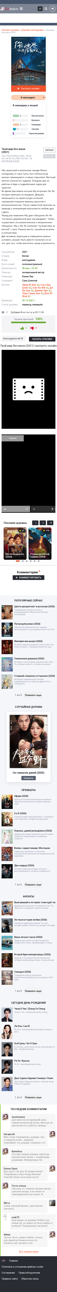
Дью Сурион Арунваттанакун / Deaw (33, 1078)
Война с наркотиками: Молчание (32, 848)
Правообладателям (29, 1272)
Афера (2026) (21, 796)
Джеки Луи (41, 290)
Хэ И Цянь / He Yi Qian (25, 1043)
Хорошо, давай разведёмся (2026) (33, 830)
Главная (13, 1260)
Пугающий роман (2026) (27, 624)
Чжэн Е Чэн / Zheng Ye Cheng (29, 1008)
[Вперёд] (43, 522)
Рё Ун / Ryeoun (22, 1061)
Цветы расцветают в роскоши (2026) (34, 606)
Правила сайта (10, 1278)
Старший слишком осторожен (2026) (34, 676)
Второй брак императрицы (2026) (32, 954)
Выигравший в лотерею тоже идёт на (34, 902)
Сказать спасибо (42, 339)
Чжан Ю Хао (29, 284)
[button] (42, 39)
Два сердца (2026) (24, 865)
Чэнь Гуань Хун (31, 293)
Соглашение (8, 1272)
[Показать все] (50, 522)
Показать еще (33, 695)
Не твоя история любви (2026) (30, 919)
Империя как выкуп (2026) (28, 641)
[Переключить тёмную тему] (40, 8)
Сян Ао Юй (39, 287)
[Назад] (35, 522)
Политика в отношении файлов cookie (22, 1266)
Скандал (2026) (22, 972)
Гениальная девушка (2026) (29, 658)
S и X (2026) (20, 813)
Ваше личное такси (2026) (28, 937)
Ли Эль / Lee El (22, 1026)
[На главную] (9, 8)
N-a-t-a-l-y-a (27, 312)
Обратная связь (30, 1278)
